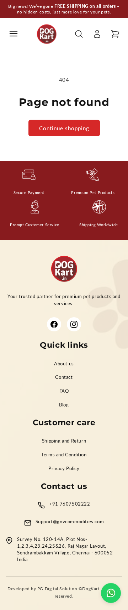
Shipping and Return (64, 441)
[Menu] (13, 34)
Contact (64, 377)
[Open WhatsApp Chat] (111, 593)
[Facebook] (54, 324)
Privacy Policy (63, 468)
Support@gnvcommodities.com (70, 521)
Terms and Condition (63, 454)
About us (64, 363)
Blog (64, 404)
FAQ (64, 391)
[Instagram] (74, 324)
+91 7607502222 (69, 504)
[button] (115, 34)
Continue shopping (64, 128)
